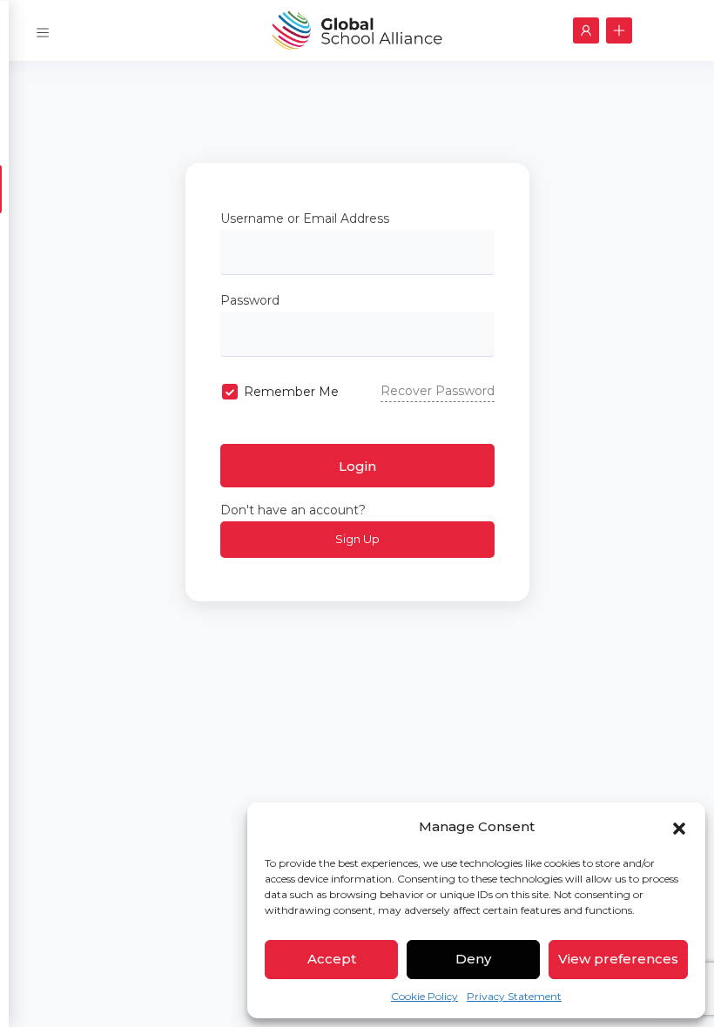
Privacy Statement (514, 996)
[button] (679, 827)
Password (250, 300)
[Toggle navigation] (43, 30)
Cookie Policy (424, 996)
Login (357, 466)
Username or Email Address (304, 218)
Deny (473, 958)
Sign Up (357, 539)
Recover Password (438, 391)
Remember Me (291, 391)
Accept (331, 958)
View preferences (618, 958)
